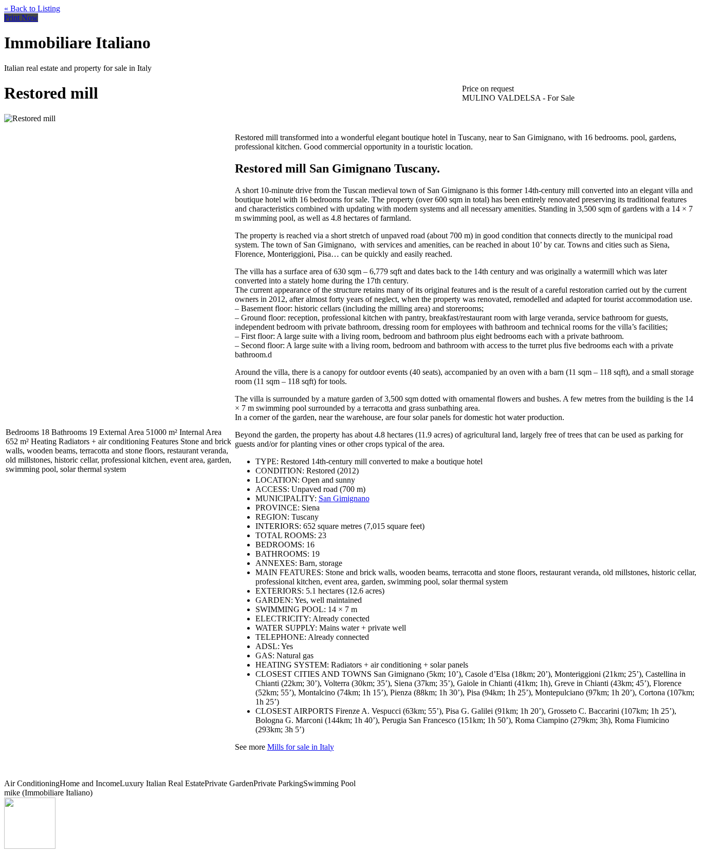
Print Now (21, 17)
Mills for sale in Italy (300, 747)
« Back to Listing (32, 8)
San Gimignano (344, 498)
